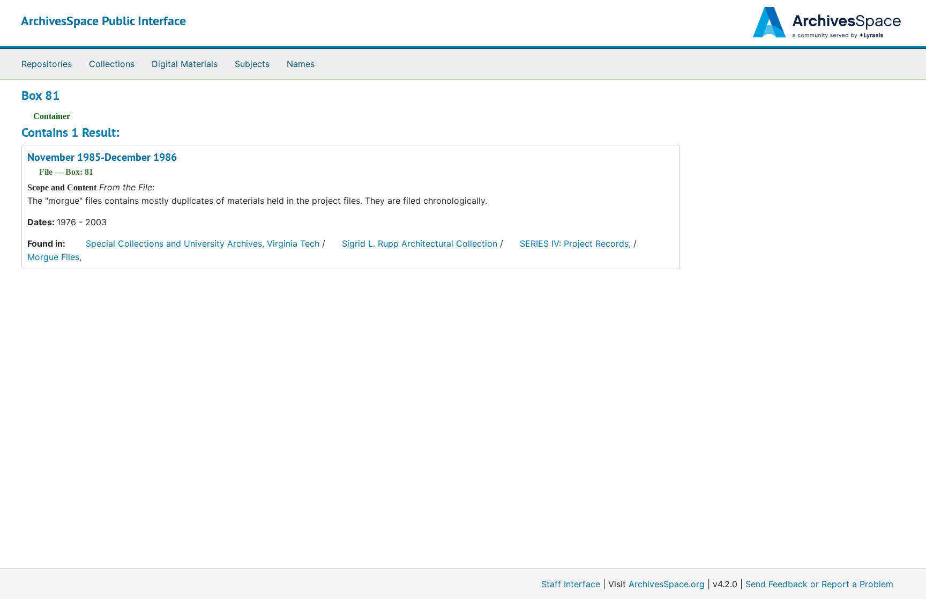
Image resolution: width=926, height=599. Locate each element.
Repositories (46, 63)
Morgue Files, (54, 257)
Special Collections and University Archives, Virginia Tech (202, 243)
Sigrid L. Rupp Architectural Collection (419, 243)
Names (301, 63)
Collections (112, 63)
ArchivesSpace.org (667, 584)
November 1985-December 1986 (102, 157)
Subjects (252, 63)
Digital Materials (185, 63)
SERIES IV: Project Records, (575, 243)
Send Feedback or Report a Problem (819, 584)
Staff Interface (570, 584)
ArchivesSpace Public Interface (103, 20)
